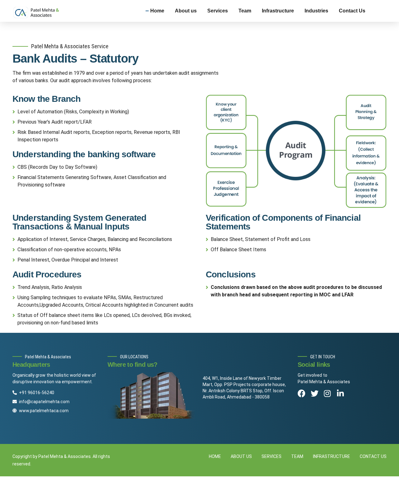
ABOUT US (241, 456)
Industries (316, 10)
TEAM (297, 456)
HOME (215, 456)
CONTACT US (373, 456)
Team (244, 10)
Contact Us (352, 10)
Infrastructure (278, 10)
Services (217, 10)
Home (157, 10)
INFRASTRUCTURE (331, 456)
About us (186, 10)
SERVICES (271, 456)
